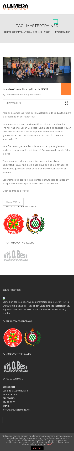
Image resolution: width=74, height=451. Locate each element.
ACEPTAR (37, 448)
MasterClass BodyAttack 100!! (25, 89)
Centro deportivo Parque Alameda (23, 94)
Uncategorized (13, 103)
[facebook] (6, 420)
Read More (13, 201)
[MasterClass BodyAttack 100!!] (37, 70)
